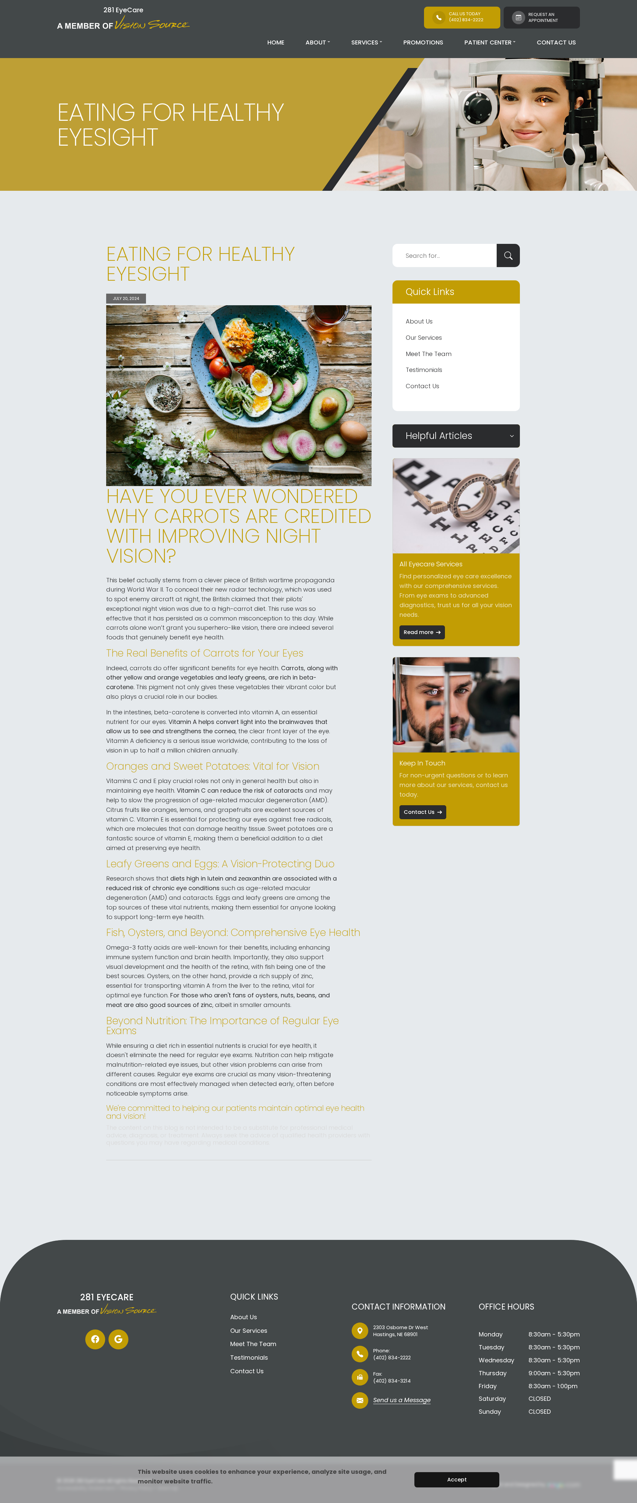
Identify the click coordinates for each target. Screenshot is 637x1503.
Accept (457, 1479)
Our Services (424, 337)
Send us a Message (402, 1400)
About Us (419, 321)
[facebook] (95, 1339)
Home (275, 42)
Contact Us (556, 42)
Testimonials (424, 370)
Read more (418, 632)
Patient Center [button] (488, 42)
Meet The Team (429, 354)
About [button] (316, 42)
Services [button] (364, 42)
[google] (118, 1339)
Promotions (423, 42)
